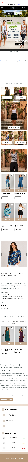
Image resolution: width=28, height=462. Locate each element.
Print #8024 (18, 298)
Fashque (6, 292)
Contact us (21, 458)
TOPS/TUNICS (13, 300)
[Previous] (2, 254)
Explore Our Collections (6, 399)
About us (12, 458)
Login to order (5, 197)
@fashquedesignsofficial (14, 55)
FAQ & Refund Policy (18, 460)
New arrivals (6, 302)
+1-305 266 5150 (10, 420)
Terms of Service (9, 460)
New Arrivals (13, 298)
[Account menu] (22, 8)
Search (7, 458)
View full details (5, 308)
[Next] (25, 254)
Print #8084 (7, 300)
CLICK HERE (18, 4)
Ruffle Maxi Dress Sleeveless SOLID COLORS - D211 (19, 348)
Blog (16, 458)
